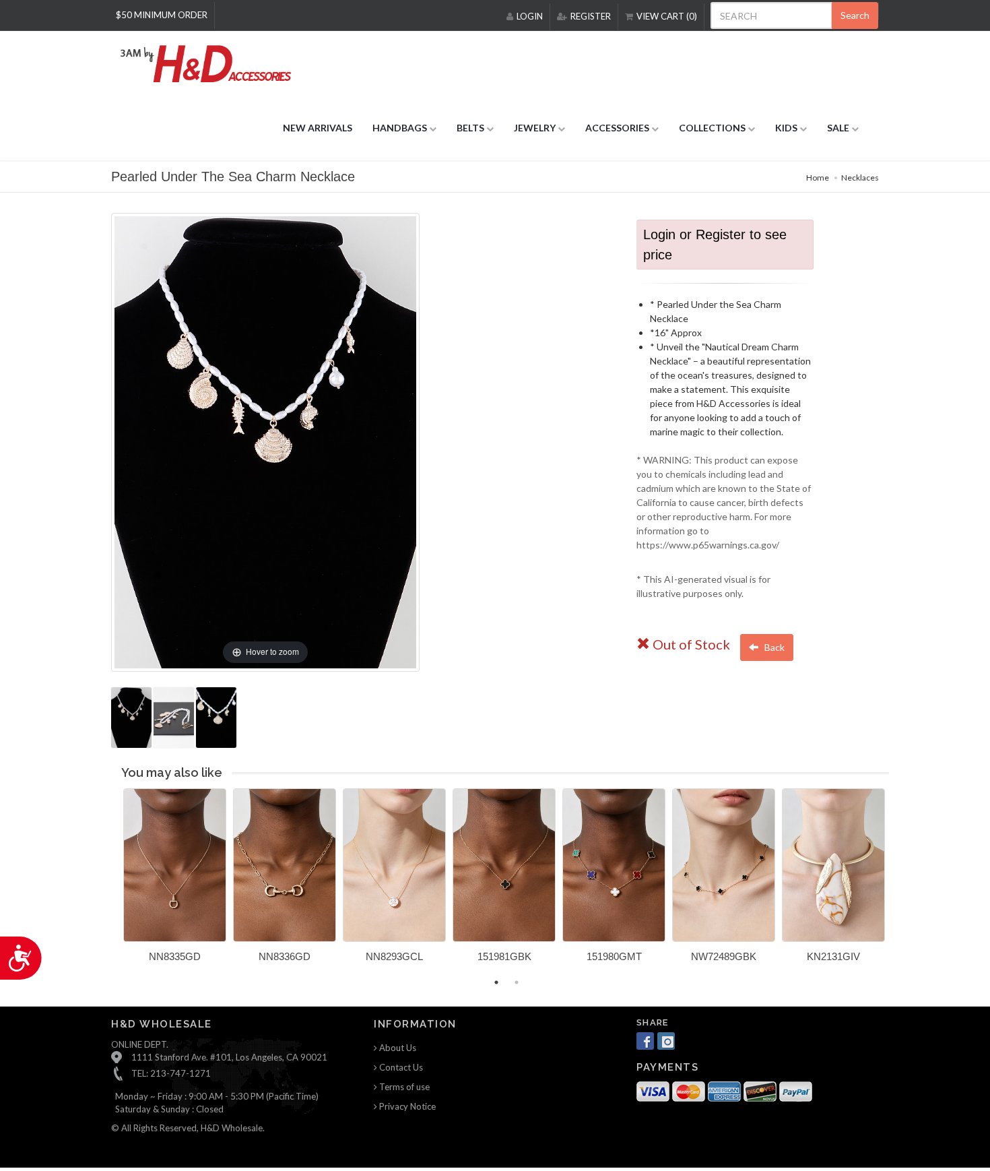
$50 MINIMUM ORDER (161, 14)
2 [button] (516, 982)
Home (817, 177)
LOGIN (530, 16)
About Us (396, 1047)
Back (773, 647)
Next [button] (899, 883)
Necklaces (860, 177)
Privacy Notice (406, 1106)
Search (854, 15)
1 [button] (496, 982)
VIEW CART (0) (666, 16)
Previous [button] (113, 883)
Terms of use (403, 1086)
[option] (174, 880)
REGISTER (590, 16)
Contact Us (400, 1067)
